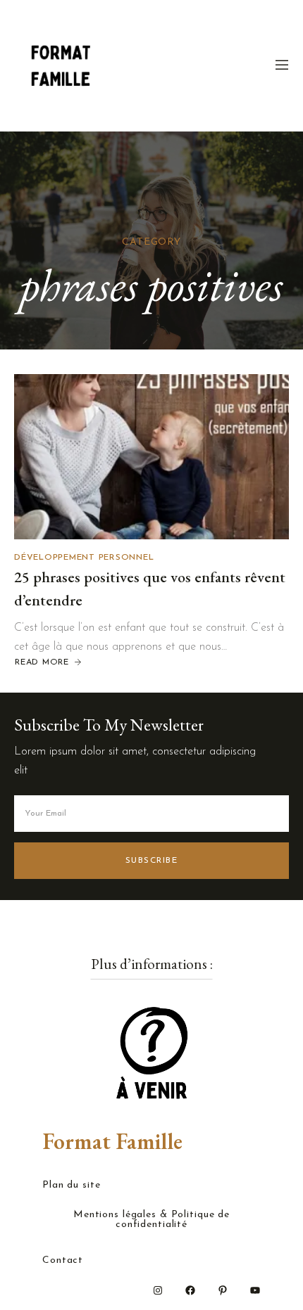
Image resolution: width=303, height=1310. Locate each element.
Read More (42, 662)
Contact (62, 1261)
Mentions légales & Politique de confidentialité (151, 1220)
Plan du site (71, 1185)
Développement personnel (84, 557)
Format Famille (112, 1141)
